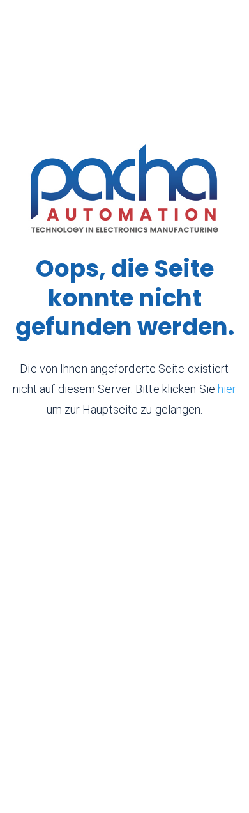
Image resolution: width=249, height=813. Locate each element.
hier (227, 389)
